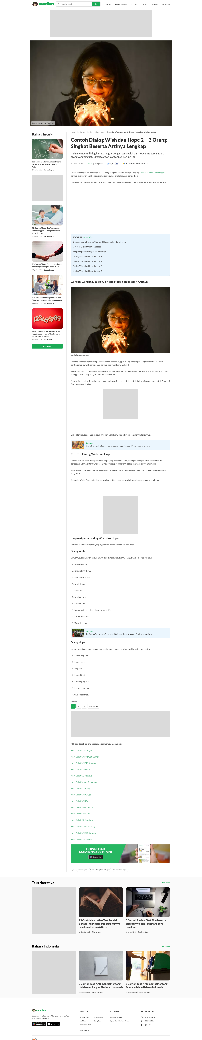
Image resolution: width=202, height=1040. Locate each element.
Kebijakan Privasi (116, 1017)
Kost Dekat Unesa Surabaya (83, 826)
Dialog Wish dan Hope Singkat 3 (87, 266)
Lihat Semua (47, 346)
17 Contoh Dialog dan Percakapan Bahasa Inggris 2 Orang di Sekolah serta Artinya (46, 230)
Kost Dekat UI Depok (80, 769)
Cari (96, 4)
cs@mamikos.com (149, 1017)
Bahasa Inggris (49, 170)
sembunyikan (88, 237)
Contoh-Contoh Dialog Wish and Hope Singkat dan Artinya (99, 242)
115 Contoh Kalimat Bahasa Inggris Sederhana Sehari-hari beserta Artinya (46, 164)
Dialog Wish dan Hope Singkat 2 (87, 261)
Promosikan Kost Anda (85, 1026)
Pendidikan (154, 4)
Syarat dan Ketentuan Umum (119, 1021)
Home (73, 132)
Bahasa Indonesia (97, 992)
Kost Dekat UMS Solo (80, 813)
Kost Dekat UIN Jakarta (81, 839)
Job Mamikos (84, 1021)
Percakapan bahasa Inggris (153, 172)
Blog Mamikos (98, 1017)
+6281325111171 (149, 1021)
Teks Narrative (96, 932)
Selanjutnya (93, 706)
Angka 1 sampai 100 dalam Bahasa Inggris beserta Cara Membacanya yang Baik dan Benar (46, 333)
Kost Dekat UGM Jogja (81, 750)
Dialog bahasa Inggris (120, 870)
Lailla (89, 163)
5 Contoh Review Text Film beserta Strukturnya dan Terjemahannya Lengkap (146, 924)
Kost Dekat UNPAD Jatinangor (85, 756)
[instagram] (150, 1025)
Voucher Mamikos (121, 4)
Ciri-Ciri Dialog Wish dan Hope (87, 246)
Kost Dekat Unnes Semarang (84, 782)
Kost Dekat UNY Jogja (81, 794)
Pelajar (89, 132)
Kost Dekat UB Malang (81, 775)
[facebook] (142, 1025)
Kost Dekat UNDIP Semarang (84, 763)
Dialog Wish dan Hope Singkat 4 (87, 271)
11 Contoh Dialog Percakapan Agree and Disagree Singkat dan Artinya (47, 265)
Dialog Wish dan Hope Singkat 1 (87, 256)
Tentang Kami (84, 1017)
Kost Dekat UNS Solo (80, 801)
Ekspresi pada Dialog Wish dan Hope (89, 251)
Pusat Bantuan (84, 1030)
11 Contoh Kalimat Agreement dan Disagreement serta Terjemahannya (47, 298)
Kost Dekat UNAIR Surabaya (84, 833)
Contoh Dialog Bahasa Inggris (100, 870)
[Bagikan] (108, 163)
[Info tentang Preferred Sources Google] (148, 163)
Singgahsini (98, 1021)
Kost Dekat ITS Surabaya (82, 820)
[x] (146, 1025)
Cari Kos (108, 4)
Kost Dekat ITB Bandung (82, 807)
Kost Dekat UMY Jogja (81, 788)
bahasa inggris (82, 870)
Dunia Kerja (166, 4)
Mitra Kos (134, 4)
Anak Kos (144, 4)
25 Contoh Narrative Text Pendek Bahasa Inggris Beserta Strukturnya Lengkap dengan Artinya (99, 924)
